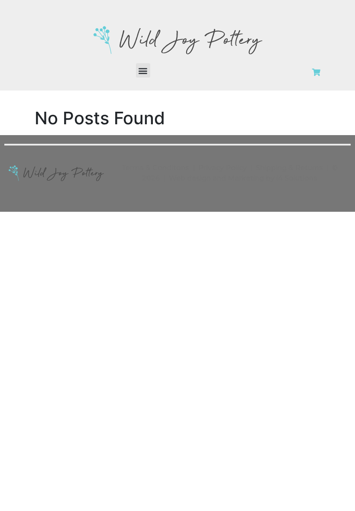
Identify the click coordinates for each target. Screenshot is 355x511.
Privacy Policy (222, 168)
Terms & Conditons (155, 168)
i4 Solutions (296, 178)
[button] (143, 70)
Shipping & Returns (289, 168)
